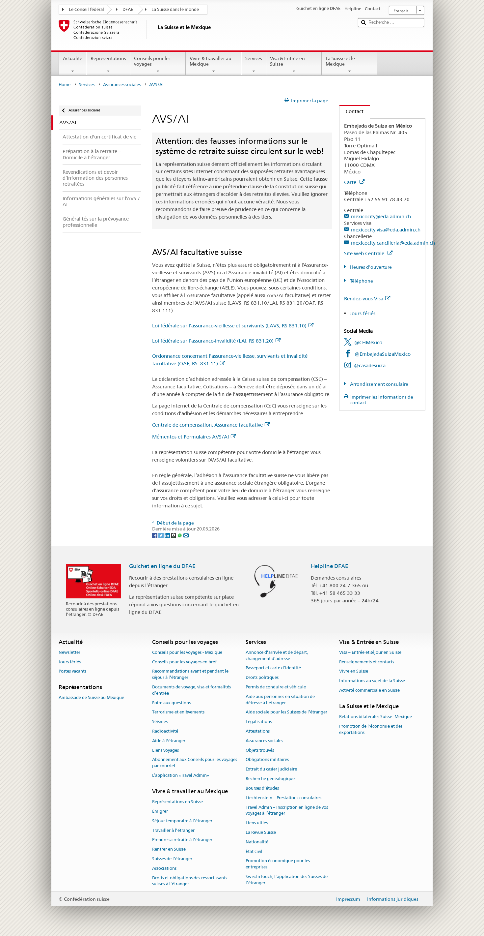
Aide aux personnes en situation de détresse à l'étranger (280, 699)
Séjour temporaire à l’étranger (182, 820)
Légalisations (259, 721)
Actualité (72, 58)
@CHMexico (368, 342)
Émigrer (160, 811)
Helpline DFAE (329, 566)
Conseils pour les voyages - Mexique (187, 652)
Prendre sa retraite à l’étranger (182, 839)
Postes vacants (72, 671)
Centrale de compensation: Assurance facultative (207, 425)
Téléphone (361, 281)
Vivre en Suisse (353, 671)
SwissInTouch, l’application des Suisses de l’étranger (287, 879)
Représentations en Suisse (177, 801)
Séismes (160, 721)
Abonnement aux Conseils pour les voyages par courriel (194, 763)
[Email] (186, 535)
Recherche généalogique (270, 778)
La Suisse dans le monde (175, 9)
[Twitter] (161, 535)
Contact (351, 111)
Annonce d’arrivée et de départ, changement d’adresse (277, 655)
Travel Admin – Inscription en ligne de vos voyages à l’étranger (287, 810)
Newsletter (69, 652)
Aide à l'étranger (168, 740)
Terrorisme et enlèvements (178, 712)
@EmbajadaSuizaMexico (383, 354)
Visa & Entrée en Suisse (287, 61)
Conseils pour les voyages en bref (184, 661)
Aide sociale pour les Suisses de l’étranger (286, 712)
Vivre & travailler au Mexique (210, 61)
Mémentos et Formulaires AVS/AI (190, 437)
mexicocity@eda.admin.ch (381, 216)
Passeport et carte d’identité (273, 668)
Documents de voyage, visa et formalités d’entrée (191, 690)
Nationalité (257, 841)
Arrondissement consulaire (378, 384)
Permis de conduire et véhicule (276, 686)
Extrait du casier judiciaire (271, 769)
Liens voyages (165, 750)
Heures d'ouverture (370, 267)
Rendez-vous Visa (363, 298)
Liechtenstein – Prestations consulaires (283, 797)
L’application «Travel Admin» (180, 775)
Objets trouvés (260, 750)
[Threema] (174, 535)
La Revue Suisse (261, 832)
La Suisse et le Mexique (340, 61)
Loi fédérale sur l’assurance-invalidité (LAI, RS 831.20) (213, 341)
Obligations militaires (267, 759)
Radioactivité (165, 731)
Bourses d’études (262, 788)
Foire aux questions (171, 702)
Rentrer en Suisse (169, 849)
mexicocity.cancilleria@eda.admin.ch (393, 243)
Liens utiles (257, 822)
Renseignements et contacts (366, 661)
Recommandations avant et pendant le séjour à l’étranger (190, 674)
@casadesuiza (370, 365)
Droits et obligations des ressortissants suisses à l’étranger (189, 881)
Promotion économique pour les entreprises (278, 864)
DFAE (127, 9)
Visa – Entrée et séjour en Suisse (370, 652)
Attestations (258, 731)
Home (64, 84)
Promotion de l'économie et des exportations (370, 729)
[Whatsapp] (180, 535)
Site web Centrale (365, 253)
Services (253, 58)
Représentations (108, 58)
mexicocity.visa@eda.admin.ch (385, 229)
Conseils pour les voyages (152, 61)
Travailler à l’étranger (173, 830)
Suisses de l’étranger (172, 858)
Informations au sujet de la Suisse (372, 680)
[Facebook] (155, 535)
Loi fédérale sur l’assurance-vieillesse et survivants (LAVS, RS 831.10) (229, 325)
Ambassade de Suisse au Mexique (91, 697)
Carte (351, 182)
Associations (164, 868)
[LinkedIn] (168, 535)
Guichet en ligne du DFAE (162, 566)
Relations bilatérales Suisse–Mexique (375, 716)
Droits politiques (262, 677)
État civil (254, 851)
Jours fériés (362, 313)
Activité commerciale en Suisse (369, 690)
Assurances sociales (122, 84)
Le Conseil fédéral (86, 9)
